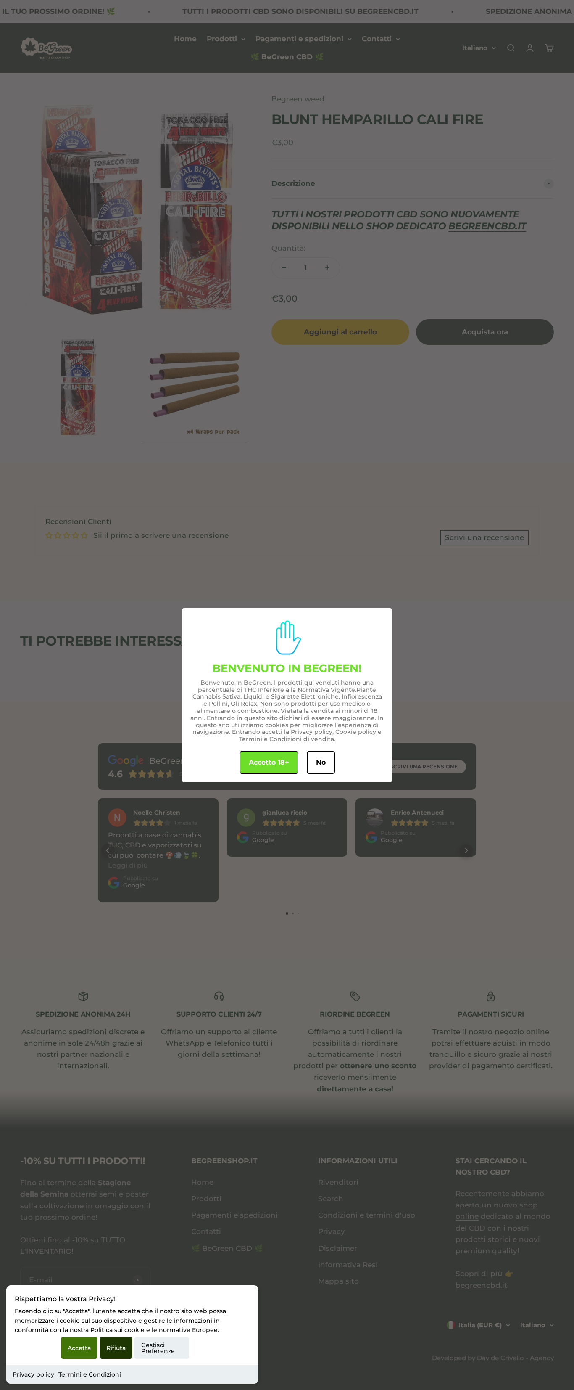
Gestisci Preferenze (158, 1348)
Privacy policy (33, 1374)
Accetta (79, 1348)
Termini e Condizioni (89, 1374)
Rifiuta (116, 1348)
